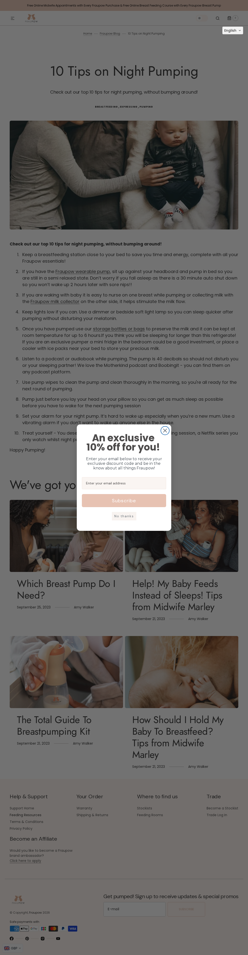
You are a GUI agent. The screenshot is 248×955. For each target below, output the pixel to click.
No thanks (124, 516)
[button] (232, 30)
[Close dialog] (165, 430)
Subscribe (124, 500)
